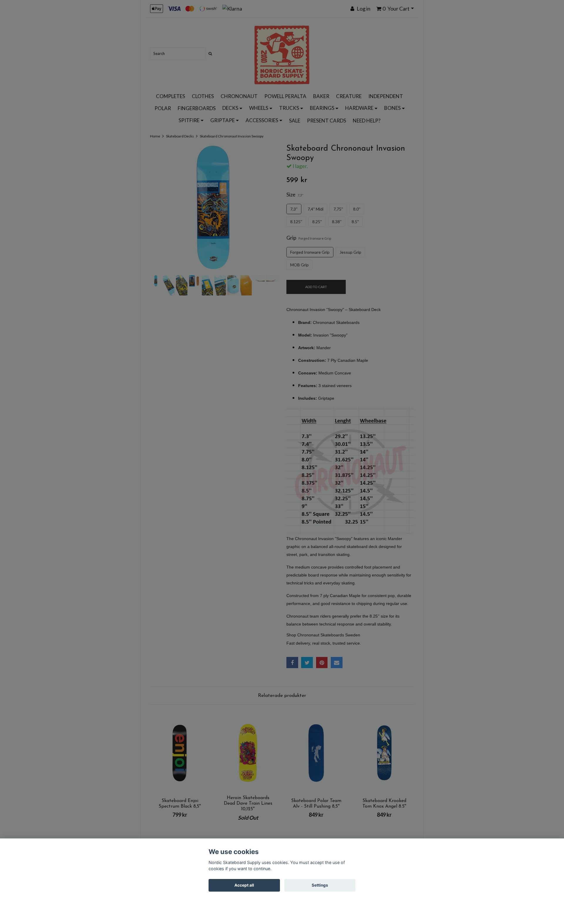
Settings (320, 885)
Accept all (244, 885)
